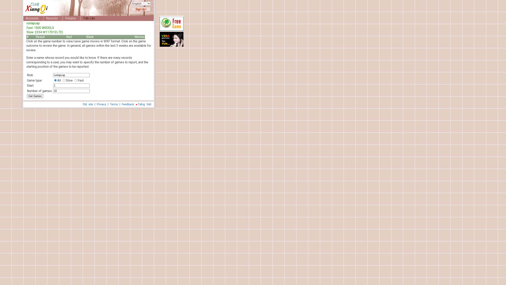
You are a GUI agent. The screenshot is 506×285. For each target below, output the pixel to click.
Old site (88, 104)
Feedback (128, 104)
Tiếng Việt (144, 104)
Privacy (101, 104)
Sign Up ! (141, 9)
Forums (70, 18)
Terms (114, 104)
